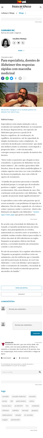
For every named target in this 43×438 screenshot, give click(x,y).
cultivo (31, 401)
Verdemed (35, 406)
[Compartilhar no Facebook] (2, 78)
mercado (25, 410)
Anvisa (4, 401)
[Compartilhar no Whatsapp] (7, 78)
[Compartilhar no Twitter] (11, 78)
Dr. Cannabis (28, 415)
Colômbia (15, 410)
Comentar (36, 333)
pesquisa (35, 410)
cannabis (5, 396)
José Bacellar (15, 420)
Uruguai (5, 420)
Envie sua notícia (22, 288)
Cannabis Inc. (8, 30)
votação (18, 415)
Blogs (21, 13)
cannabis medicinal (19, 396)
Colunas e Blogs (7, 13)
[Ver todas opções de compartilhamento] (15, 78)
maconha (32, 396)
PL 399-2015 (19, 406)
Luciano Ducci (6, 406)
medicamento (7, 415)
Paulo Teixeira (21, 401)
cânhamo (5, 410)
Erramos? (21, 294)
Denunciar (25, 358)
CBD (11, 401)
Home (20, 50)
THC (27, 406)
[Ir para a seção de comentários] (20, 78)
